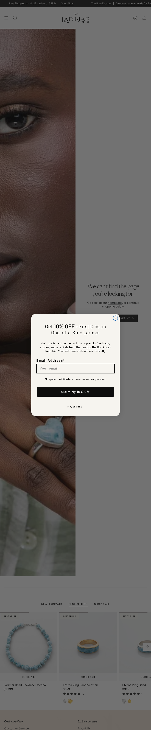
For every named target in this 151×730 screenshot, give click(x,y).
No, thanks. (75, 406)
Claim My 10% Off (75, 391)
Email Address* (50, 360)
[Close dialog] (115, 318)
